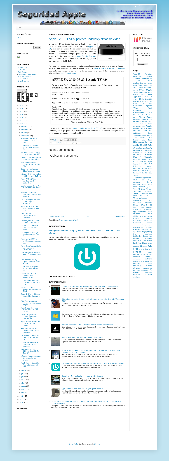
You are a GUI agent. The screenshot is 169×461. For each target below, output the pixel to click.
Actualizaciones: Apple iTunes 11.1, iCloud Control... (29, 140)
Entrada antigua (119, 216)
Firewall (138, 124)
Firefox (144, 122)
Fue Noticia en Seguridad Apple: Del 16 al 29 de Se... (30, 147)
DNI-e (135, 115)
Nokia (144, 159)
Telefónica (141, 189)
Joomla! (143, 135)
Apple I (149, 88)
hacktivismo (148, 241)
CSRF (150, 103)
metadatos (136, 261)
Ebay (135, 117)
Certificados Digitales (142, 106)
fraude (145, 236)
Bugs (74, 143)
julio (23, 374)
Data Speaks (22, 72)
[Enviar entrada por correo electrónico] (61, 139)
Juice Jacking (139, 137)
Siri (143, 180)
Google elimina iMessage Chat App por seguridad (30, 170)
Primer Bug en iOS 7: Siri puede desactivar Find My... (30, 234)
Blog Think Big (23, 79)
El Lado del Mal (23, 81)
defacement (137, 220)
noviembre (25, 130)
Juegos (149, 135)
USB (150, 193)
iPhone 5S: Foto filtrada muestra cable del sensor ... (29, 344)
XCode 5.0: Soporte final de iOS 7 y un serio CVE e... (31, 175)
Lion (150, 140)
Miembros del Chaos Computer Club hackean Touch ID (31, 195)
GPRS (150, 124)
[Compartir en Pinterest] (75, 139)
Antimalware (147, 78)
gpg (150, 236)
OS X (149, 159)
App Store (137, 85)
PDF (141, 164)
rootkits (136, 272)
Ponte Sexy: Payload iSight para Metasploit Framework (31, 248)
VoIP (150, 196)
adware (149, 207)
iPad (136, 248)
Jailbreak (137, 133)
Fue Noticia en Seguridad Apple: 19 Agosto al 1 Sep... (30, 365)
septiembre (25, 136)
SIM (146, 170)
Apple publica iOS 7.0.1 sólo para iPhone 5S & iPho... (30, 208)
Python (149, 166)
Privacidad (137, 166)
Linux (144, 140)
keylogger (136, 256)
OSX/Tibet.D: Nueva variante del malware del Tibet (31, 289)
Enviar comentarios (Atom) (68, 220)
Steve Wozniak (139, 187)
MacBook (139, 148)
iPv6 (145, 252)
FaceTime (136, 119)
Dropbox (149, 115)
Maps (150, 152)
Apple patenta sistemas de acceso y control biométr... (30, 323)
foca (134, 234)
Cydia (150, 113)
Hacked (149, 128)
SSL (150, 173)
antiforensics (137, 209)
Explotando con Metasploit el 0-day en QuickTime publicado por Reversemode (90, 286)
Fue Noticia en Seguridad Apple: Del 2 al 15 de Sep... (30, 268)
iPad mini (148, 249)
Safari (135, 175)
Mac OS (139, 145)
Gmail (143, 126)
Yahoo (142, 207)
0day (135, 74)
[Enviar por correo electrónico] (65, 139)
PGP (145, 164)
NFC (139, 159)
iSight (150, 252)
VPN (141, 196)
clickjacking (137, 216)
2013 (22, 124)
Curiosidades (138, 112)
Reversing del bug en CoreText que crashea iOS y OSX (30, 330)
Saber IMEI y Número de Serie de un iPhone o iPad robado (83, 337)
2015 (22, 118)
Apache (149, 83)
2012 (22, 396)
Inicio (89, 216)
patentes (136, 263)
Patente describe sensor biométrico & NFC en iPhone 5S (30, 310)
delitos (146, 220)
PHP (150, 164)
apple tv (69, 143)
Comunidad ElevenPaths (27, 74)
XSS (150, 205)
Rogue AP (148, 168)
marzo (23, 386)
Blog (19, 27)
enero (23, 392)
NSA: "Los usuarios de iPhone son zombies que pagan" (31, 303)
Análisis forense (139, 83)
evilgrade (149, 227)
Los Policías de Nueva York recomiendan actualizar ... (31, 188)
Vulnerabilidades (140, 198)
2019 (22, 105)
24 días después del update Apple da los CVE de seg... (29, 317)
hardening (137, 243)
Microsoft (137, 157)
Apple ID (137, 90)
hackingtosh (137, 241)
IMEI (150, 131)
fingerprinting (147, 232)
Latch (150, 137)
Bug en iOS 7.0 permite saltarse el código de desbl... (29, 227)
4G (143, 74)
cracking (136, 218)
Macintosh (148, 150)
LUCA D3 (21, 70)
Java (150, 133)
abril (23, 383)
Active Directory (145, 76)
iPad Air (141, 249)
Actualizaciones (62, 143)
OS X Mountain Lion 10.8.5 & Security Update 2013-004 (31, 282)
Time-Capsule (147, 191)
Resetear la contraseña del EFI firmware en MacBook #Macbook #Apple (87, 325)
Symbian (149, 187)
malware (148, 259)
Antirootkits (136, 81)
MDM (135, 142)
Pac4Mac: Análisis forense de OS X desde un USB (30, 153)
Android (136, 78)
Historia (136, 131)
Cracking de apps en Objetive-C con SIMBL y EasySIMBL (30, 351)
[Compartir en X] (70, 139)
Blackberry (137, 101)
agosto (24, 371)
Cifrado (136, 108)
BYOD (146, 97)
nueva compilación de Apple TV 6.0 (87, 128)
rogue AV (148, 270)
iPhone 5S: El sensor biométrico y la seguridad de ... (28, 275)
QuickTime (137, 168)
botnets (149, 214)
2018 (22, 108)
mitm (142, 261)
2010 (22, 402)
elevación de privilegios (142, 225)
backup (149, 212)
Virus (146, 196)
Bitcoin (141, 99)
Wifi (150, 200)
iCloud (144, 243)
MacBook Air (147, 148)
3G (139, 74)
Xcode (135, 207)
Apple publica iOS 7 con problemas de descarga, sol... (31, 241)
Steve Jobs (147, 184)
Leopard (136, 140)
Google (149, 126)
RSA (143, 168)
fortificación (137, 236)
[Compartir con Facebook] (73, 139)
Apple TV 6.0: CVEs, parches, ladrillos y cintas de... (29, 181)
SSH (146, 173)
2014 (22, 121)
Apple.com (137, 97)
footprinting (148, 234)
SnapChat (136, 182)
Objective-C (143, 162)
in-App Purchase (146, 254)
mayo (23, 380)
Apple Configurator (139, 87)
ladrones (148, 257)
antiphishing (148, 209)
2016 (22, 115)
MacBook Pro (138, 150)
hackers (136, 238)
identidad (136, 254)
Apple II (144, 90)
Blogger (97, 444)
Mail (145, 152)
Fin (63, 312)
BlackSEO (148, 99)
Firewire (144, 124)
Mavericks (137, 155)
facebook (145, 229)
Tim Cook (137, 191)
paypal (150, 263)
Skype (150, 180)
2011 (22, 399)
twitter (150, 275)
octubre (24, 133)
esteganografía (138, 227)
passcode (148, 261)
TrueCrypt (144, 193)
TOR (135, 189)
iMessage (143, 246)
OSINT (135, 162)
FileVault (145, 119)
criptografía (148, 218)
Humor (144, 131)
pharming (149, 265)
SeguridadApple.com (142, 177)
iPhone (137, 251)
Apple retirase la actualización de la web (109, 68)
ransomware (147, 268)
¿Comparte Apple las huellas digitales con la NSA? (30, 164)
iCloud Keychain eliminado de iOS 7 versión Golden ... (31, 255)
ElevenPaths (22, 68)
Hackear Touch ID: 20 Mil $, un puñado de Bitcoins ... (31, 221)
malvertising (136, 259)
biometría (136, 214)
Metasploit (148, 155)
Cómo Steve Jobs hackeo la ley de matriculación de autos (82, 376)
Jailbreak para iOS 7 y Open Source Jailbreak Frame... (30, 262)
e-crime (149, 223)
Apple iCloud (146, 95)
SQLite (141, 173)
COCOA (142, 103)
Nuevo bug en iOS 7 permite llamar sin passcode (28, 215)
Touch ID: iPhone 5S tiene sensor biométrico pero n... (30, 296)
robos (143, 270)
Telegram (149, 189)
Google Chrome (139, 128)
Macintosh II (137, 152)
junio (23, 377)
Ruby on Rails (138, 170)
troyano (136, 275)
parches (79, 143)
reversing (136, 270)
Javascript (137, 135)
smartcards (148, 272)
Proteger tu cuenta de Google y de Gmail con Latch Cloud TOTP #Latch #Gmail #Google (93, 363)
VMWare (136, 196)
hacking (148, 238)
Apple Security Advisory (86, 56)
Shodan (135, 180)
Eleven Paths (145, 117)
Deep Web (141, 115)
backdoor (142, 212)
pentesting (137, 266)
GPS (135, 126)
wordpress (136, 277)
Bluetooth (145, 101)
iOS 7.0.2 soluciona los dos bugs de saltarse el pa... (31, 158)
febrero (24, 389)
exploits (136, 229)
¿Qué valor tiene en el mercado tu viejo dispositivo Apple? (82, 389)
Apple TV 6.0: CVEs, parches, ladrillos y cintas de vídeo (84, 39)
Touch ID (137, 193)
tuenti (143, 275)
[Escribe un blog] (68, 139)
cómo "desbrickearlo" (69, 73)
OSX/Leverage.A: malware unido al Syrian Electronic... (30, 201)
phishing (136, 268)
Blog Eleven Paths (24, 77)
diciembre (25, 127)
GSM (138, 126)
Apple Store (143, 92)
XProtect (144, 205)
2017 (22, 112)
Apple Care (148, 85)
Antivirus (149, 81)
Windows (137, 203)
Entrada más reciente (56, 216)
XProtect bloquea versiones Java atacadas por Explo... (31, 358)
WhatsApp (137, 200)
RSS (19, 38)
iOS (150, 245)
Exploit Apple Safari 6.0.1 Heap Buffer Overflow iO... (30, 337)
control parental (147, 216)
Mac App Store (143, 142)
